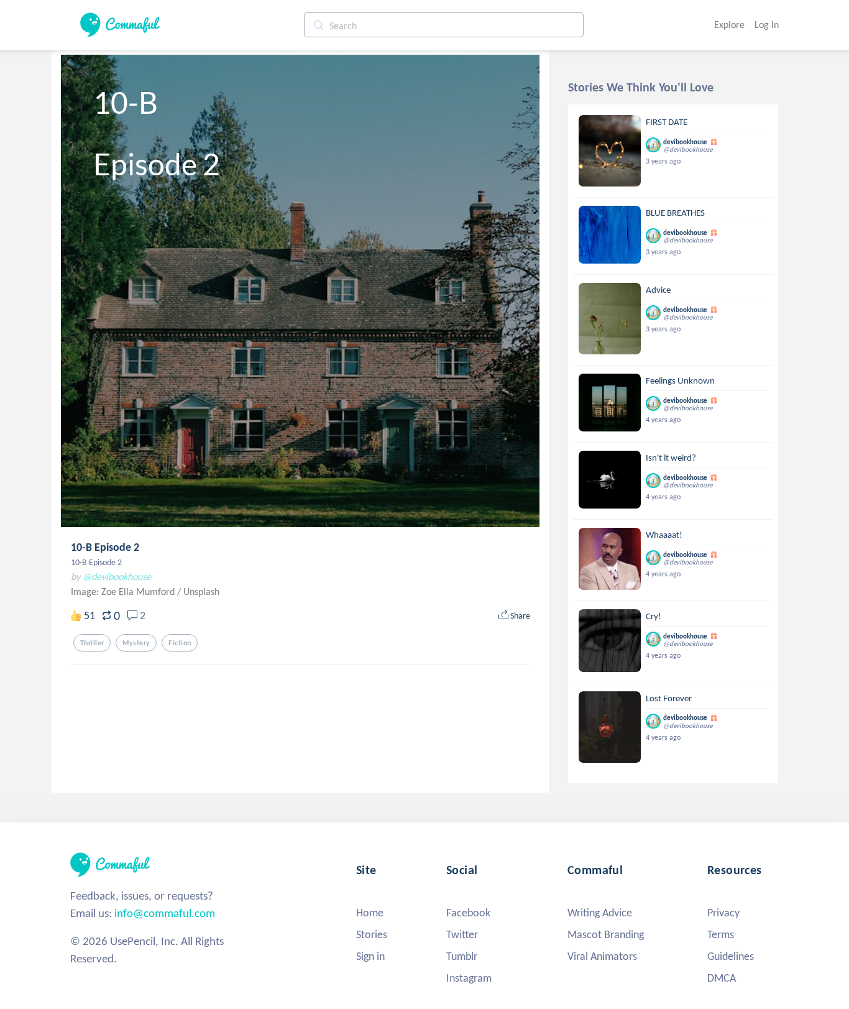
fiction (179, 642)
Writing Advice (599, 912)
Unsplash (201, 591)
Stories (371, 934)
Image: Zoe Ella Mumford (124, 591)
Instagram (469, 978)
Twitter (462, 934)
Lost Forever (669, 698)
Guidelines (730, 956)
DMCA (721, 978)
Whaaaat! (664, 534)
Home (369, 912)
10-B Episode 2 (105, 547)
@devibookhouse (117, 577)
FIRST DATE (666, 121)
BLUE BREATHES (675, 212)
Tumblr (461, 956)
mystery (136, 642)
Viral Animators (602, 956)
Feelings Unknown (680, 380)
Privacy (723, 912)
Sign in (370, 956)
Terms (720, 934)
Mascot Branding (605, 934)
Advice (658, 289)
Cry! (653, 616)
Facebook (468, 912)
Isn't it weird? (671, 457)
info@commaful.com (164, 913)
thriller (92, 642)
